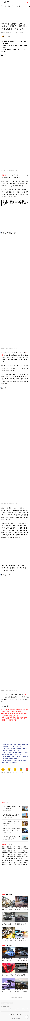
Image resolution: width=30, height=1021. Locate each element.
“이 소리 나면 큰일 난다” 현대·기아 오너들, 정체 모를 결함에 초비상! (8, 926)
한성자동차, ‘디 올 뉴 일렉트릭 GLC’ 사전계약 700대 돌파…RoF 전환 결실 (21, 993)
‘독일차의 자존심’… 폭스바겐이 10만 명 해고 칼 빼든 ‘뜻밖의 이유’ (8, 942)
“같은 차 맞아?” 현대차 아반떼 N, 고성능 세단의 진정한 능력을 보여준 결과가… (15, 757)
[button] (26, 1017)
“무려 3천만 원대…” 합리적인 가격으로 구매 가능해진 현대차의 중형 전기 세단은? (15, 753)
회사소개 (2, 1011)
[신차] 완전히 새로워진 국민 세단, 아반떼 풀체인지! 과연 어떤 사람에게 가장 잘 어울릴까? (21, 977)
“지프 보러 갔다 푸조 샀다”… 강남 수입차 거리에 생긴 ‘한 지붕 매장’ (21, 942)
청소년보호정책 (16, 1011)
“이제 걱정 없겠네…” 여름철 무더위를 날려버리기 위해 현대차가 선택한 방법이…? (15, 745)
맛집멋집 (5, 825)
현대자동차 (4, 175)
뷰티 (13, 6)
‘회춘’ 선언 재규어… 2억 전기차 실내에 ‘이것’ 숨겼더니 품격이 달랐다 (8, 977)
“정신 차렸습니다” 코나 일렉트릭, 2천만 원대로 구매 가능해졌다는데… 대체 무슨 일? (15, 761)
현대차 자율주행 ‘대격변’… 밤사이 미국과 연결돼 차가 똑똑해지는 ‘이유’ (8, 993)
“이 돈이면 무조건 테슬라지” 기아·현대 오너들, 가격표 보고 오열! (21, 911)
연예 (18, 6)
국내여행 (5, 810)
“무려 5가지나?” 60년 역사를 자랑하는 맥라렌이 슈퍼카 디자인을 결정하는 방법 (15, 749)
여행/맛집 (7, 6)
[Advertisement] (15, 13)
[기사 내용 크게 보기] (27, 36)
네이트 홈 (11, 1017)
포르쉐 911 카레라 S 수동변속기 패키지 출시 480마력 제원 (21, 926)
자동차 (4, 832)
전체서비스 (18, 1017)
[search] (27, 2)
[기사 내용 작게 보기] (25, 36)
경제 (23, 6)
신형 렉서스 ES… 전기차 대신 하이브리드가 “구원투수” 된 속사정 (8, 962)
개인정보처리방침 (9, 1011)
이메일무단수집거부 (24, 1011)
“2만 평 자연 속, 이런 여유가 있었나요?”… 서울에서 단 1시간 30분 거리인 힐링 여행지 (11, 838)
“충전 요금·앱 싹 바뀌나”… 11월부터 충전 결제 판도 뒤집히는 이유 (8, 911)
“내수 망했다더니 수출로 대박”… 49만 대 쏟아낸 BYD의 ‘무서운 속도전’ (21, 962)
